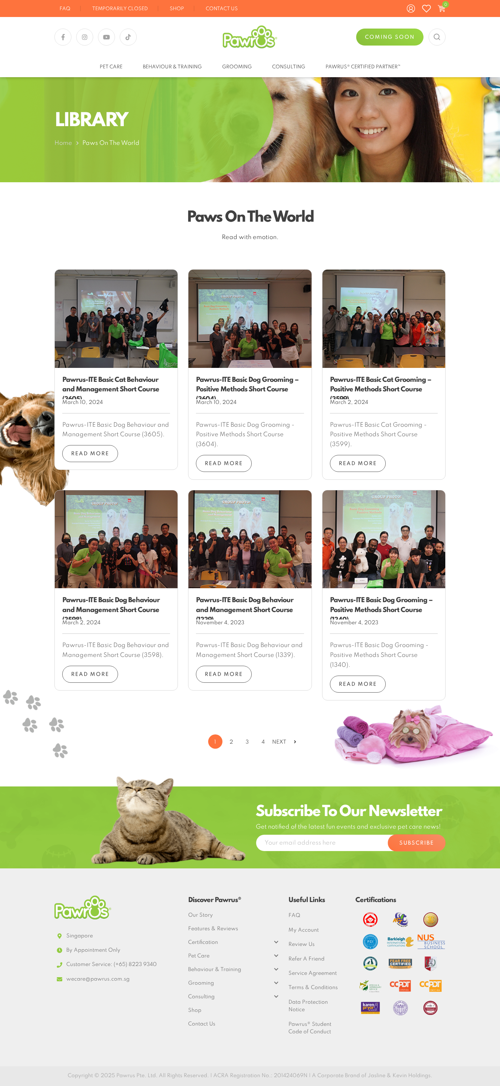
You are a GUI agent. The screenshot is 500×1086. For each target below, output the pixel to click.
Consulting (288, 67)
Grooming (237, 67)
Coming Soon (390, 37)
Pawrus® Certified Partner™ (363, 67)
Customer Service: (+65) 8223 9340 (111, 964)
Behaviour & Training (172, 67)
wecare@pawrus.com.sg (98, 979)
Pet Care (111, 67)
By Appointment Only (93, 950)
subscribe (416, 843)
